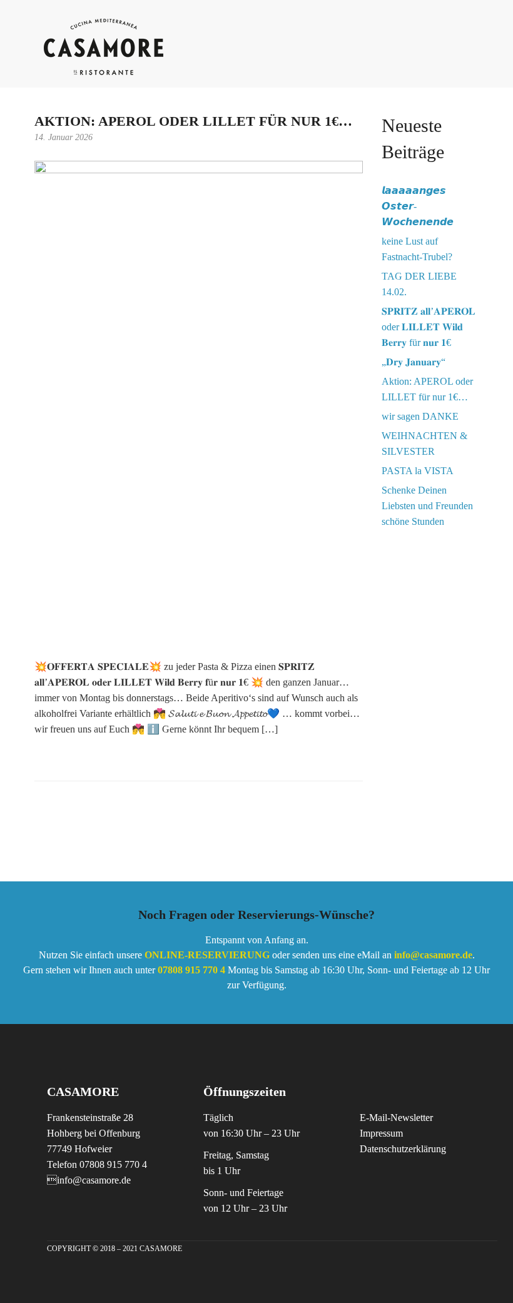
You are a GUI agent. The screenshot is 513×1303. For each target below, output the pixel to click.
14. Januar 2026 (63, 137)
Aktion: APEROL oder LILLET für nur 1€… (193, 121)
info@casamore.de (433, 955)
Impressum (381, 1133)
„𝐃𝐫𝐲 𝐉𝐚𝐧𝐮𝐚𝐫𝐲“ (413, 362)
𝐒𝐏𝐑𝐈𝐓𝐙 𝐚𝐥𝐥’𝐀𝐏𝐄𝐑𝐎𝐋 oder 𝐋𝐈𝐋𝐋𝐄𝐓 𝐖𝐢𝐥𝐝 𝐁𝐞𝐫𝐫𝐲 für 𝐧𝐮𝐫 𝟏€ (428, 327)
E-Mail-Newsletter (396, 1117)
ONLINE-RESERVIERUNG (207, 955)
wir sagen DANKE (420, 416)
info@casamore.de (89, 1180)
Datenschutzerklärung (403, 1148)
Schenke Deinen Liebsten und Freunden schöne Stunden (427, 506)
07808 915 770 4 (191, 970)
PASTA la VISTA (418, 470)
